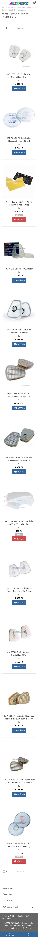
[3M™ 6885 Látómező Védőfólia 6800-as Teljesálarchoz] (19, 500)
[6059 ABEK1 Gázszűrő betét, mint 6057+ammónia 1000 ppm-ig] (19, 759)
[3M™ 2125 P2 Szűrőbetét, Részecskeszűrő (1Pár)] (19, 117)
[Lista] (6, 28)
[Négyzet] (4, 28)
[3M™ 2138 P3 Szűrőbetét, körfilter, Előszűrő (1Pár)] (19, 823)
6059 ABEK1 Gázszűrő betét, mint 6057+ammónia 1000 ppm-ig (19, 781)
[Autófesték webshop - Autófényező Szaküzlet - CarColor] (19, 3)
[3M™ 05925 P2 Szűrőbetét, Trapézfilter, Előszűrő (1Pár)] (19, 567)
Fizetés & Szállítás (9, 916)
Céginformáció (23, 916)
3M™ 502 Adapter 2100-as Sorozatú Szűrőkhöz (19, 331)
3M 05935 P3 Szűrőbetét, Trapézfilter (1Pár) (19, 653)
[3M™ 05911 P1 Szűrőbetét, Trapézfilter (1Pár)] (19, 53)
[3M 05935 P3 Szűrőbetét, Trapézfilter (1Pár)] (19, 631)
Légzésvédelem (28, 7)
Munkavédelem (15, 7)
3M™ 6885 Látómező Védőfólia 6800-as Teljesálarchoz (19, 522)
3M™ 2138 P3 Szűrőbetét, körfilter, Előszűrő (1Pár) (19, 845)
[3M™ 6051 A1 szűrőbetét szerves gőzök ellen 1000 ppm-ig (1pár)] (19, 695)
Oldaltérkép (6, 919)
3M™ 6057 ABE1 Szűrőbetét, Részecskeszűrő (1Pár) (19, 458)
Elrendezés (20, 28)
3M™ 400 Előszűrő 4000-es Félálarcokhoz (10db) (19, 203)
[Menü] (4, 3)
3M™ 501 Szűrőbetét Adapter (19, 269)
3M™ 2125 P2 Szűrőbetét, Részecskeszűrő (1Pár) (19, 139)
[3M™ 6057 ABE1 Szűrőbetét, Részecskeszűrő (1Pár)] (19, 436)
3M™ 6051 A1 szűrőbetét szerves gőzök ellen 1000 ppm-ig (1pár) (19, 717)
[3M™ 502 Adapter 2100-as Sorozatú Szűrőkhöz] (19, 309)
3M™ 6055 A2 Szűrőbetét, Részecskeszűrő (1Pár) (19, 395)
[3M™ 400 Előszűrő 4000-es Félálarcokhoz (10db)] (19, 181)
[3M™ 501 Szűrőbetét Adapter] (19, 248)
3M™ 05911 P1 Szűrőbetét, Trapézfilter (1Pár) (19, 75)
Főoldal (4, 7)
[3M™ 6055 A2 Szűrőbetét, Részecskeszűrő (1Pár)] (19, 373)
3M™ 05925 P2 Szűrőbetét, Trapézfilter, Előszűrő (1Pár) (19, 589)
